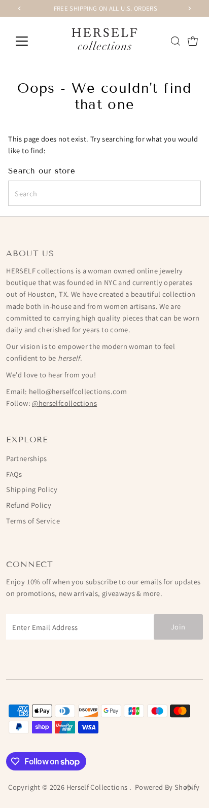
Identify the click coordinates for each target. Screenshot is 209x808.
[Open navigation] (31, 41)
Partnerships (26, 458)
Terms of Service (33, 520)
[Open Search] (175, 41)
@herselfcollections (64, 403)
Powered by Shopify (167, 787)
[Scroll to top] (189, 788)
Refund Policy (28, 505)
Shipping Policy (31, 489)
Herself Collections (97, 787)
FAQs (14, 474)
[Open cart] (193, 41)
